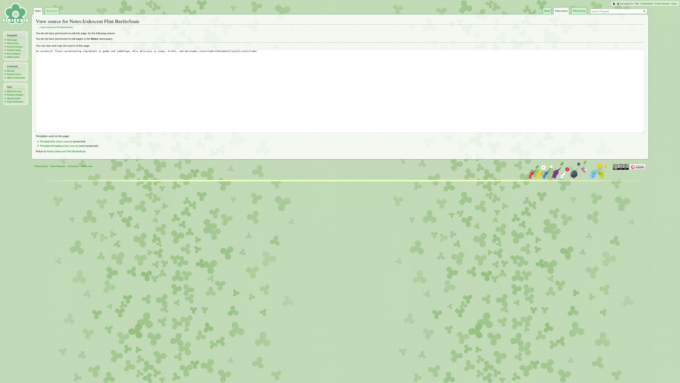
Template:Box (48, 141)
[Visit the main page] (15, 14)
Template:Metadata (51, 146)
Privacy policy (41, 166)
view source (64, 141)
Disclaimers (73, 166)
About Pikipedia (57, 166)
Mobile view (86, 166)
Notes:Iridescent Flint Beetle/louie (57, 27)
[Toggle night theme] (614, 3)
